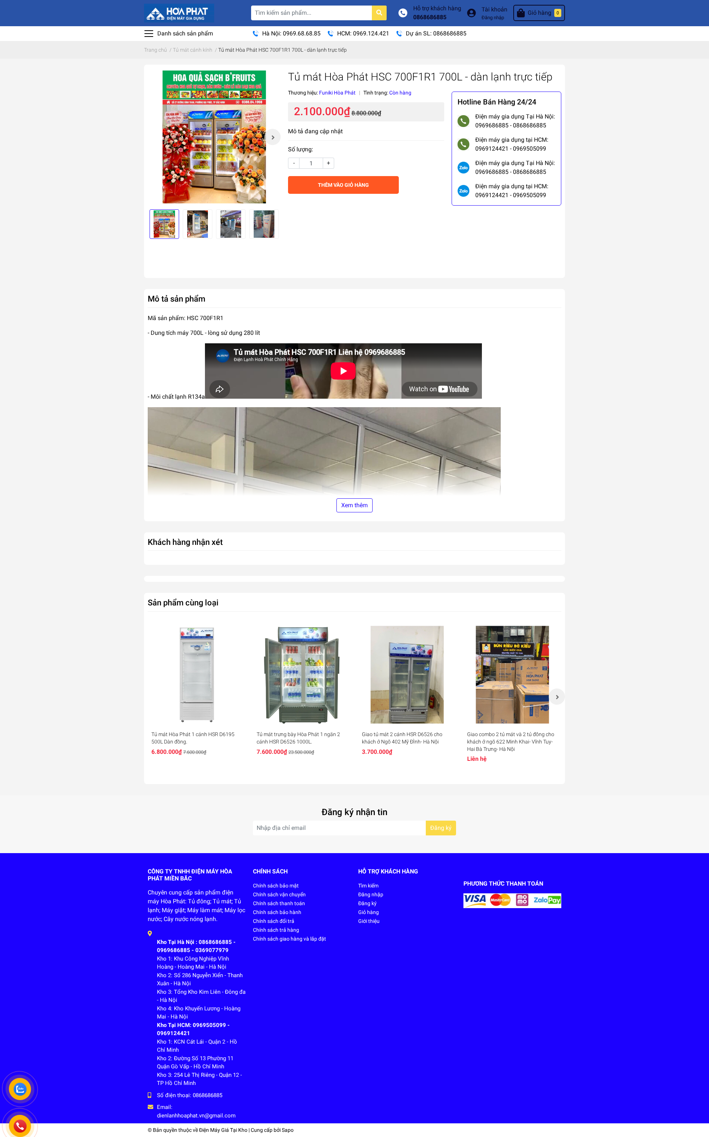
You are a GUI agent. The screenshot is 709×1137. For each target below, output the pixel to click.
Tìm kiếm (368, 886)
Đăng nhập (493, 17)
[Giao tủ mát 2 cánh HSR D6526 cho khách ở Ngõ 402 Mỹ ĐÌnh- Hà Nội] (407, 675)
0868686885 (429, 17)
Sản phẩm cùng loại (183, 602)
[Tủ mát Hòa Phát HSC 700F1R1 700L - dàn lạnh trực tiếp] (214, 137)
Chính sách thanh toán (279, 903)
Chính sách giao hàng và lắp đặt (289, 939)
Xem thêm (354, 505)
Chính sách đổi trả (273, 921)
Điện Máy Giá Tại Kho (223, 1130)
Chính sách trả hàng (276, 930)
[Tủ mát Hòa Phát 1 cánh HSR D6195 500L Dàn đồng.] (197, 675)
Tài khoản (494, 9)
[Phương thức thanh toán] (512, 900)
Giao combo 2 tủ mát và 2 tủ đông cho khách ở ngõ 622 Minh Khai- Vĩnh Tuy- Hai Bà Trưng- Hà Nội (510, 741)
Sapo (288, 1130)
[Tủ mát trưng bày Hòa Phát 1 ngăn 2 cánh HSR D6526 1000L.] (302, 675)
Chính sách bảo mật (276, 886)
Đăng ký (441, 827)
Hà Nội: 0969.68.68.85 (291, 33)
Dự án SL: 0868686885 (436, 33)
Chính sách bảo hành (277, 912)
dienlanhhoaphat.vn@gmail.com (196, 1115)
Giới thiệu (369, 921)
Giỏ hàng (368, 912)
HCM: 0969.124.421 (363, 33)
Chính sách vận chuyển (279, 894)
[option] (214, 137)
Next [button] (272, 137)
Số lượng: (300, 149)
